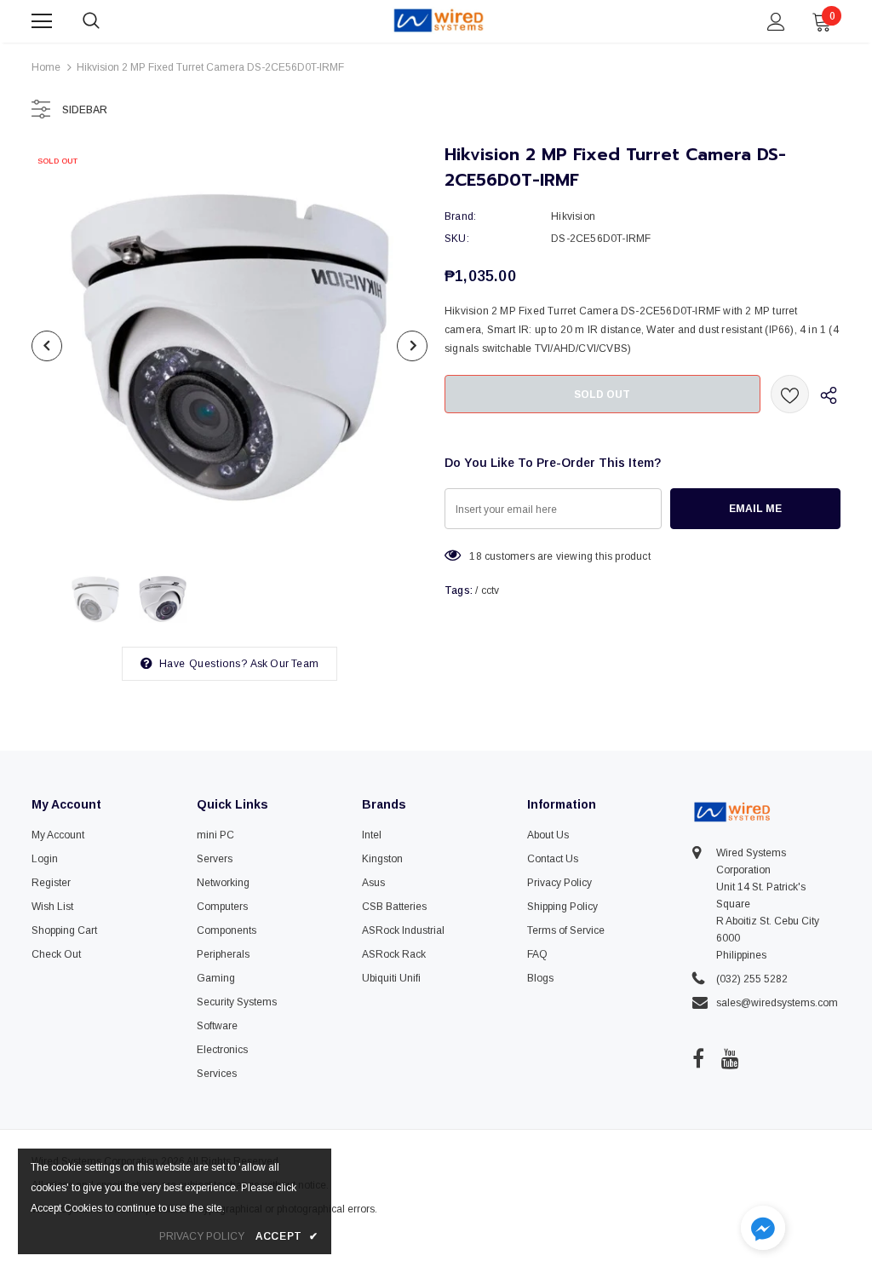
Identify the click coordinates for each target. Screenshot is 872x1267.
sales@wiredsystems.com (777, 1003)
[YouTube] (730, 1058)
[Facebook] (698, 1058)
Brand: (460, 216)
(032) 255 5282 (752, 979)
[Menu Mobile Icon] (42, 21)
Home (46, 67)
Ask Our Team (284, 664)
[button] (763, 1230)
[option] (229, 345)
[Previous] (47, 346)
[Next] (412, 346)
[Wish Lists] (790, 394)
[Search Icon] (108, 21)
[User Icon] (776, 22)
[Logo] (438, 20)
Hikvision (573, 216)
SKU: (457, 239)
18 (475, 556)
